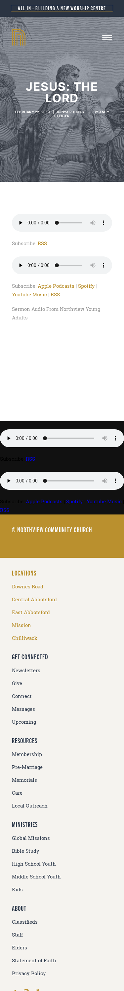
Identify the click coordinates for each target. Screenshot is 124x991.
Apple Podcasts (56, 285)
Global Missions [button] (31, 838)
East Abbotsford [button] (31, 612)
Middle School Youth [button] (36, 876)
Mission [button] (21, 625)
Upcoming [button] (24, 721)
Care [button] (17, 792)
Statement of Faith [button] (34, 960)
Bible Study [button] (25, 850)
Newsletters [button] (26, 670)
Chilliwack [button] (24, 638)
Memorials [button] (24, 779)
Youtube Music (29, 294)
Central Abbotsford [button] (34, 599)
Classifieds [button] (25, 921)
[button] (107, 37)
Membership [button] (27, 754)
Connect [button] (22, 696)
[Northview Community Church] (62, 37)
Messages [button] (23, 709)
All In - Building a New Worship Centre (62, 8)
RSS (42, 243)
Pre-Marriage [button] (27, 767)
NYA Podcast (74, 112)
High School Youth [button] (34, 863)
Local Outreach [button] (30, 805)
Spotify (86, 285)
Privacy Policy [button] (29, 973)
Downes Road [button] (27, 586)
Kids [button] (17, 889)
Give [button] (17, 683)
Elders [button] (19, 947)
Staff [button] (17, 934)
